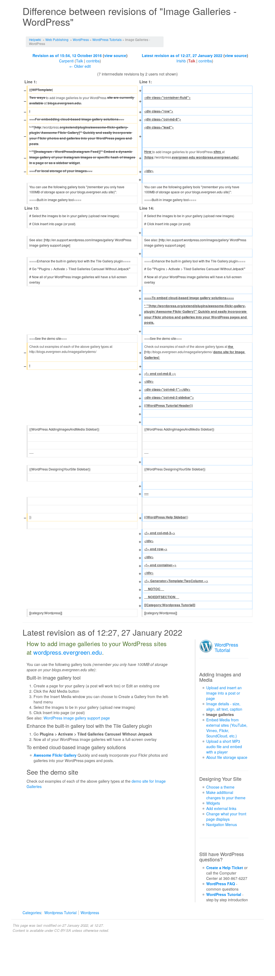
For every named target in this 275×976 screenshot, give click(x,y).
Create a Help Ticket (224, 867)
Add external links (221, 808)
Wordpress (90, 912)
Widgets (213, 803)
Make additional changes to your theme (225, 795)
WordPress (81, 39)
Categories (32, 912)
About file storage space (226, 757)
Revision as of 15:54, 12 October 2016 (67, 55)
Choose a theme (220, 787)
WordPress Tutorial (226, 647)
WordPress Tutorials (107, 39)
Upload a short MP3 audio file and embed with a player (224, 746)
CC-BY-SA (62, 930)
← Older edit (80, 66)
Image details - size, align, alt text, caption (224, 706)
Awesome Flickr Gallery (55, 755)
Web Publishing (56, 39)
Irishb (181, 60)
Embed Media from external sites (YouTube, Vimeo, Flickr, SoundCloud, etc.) (226, 727)
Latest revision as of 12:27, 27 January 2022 (182, 55)
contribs (93, 60)
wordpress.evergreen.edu (67, 652)
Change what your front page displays (226, 816)
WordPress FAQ (220, 883)
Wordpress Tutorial (60, 912)
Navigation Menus (221, 824)
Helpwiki (35, 39)
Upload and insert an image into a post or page (224, 693)
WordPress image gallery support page (77, 718)
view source (115, 55)
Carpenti (66, 60)
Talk (79, 60)
